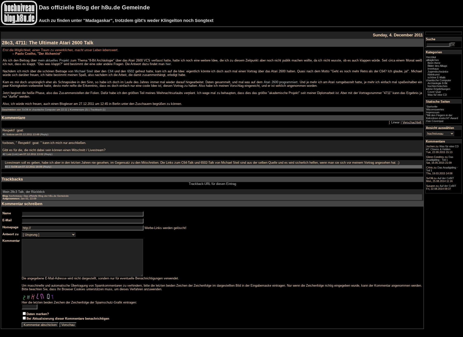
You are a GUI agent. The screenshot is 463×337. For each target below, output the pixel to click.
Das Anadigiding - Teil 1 (439, 158)
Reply (44, 134)
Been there (434, 62)
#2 (4, 154)
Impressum (432, 112)
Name (6, 213)
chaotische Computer (44, 109)
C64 (110, 71)
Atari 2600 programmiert (281, 82)
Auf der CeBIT (445, 178)
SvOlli (25, 109)
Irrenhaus (433, 68)
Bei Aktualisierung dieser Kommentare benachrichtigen (68, 318)
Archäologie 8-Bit (437, 83)
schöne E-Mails (437, 77)
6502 (130, 71)
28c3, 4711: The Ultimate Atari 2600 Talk (47, 42)
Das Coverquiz (435, 121)
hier (168, 64)
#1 (4, 134)
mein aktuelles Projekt (53, 60)
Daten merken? (38, 314)
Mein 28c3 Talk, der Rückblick (24, 192)
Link (15, 154)
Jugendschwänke (438, 71)
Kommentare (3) (79, 109)
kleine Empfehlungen (438, 89)
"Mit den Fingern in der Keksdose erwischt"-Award (442, 117)
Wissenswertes (435, 109)
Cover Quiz (434, 91)
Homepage (10, 227)
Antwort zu (10, 234)
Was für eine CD (437, 94)
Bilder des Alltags (437, 65)
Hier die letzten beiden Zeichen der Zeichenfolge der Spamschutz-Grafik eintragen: (79, 302)
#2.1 (7, 166)
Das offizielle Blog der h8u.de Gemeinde (94, 7)
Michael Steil (84, 71)
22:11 (64, 109)
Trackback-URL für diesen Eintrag (212, 184)
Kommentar (11, 241)
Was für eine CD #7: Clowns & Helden (442, 148)
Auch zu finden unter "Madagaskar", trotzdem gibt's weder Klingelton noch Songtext (126, 20)
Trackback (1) (97, 109)
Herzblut (431, 57)
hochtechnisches (438, 86)
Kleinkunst (434, 74)
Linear (395, 122)
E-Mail (7, 220)
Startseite (431, 106)
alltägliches (432, 60)
